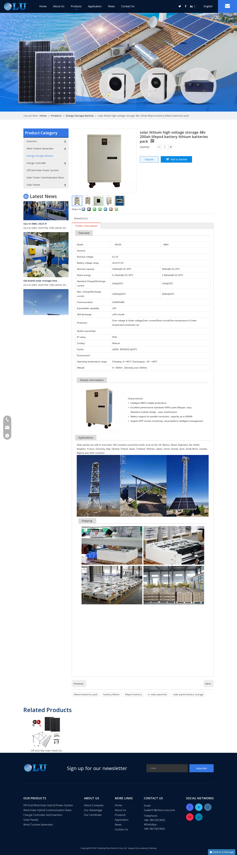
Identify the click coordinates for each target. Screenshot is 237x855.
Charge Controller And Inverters (42, 815)
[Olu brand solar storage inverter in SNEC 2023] (46, 268)
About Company (94, 805)
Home (43, 6)
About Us (58, 6)
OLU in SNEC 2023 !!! (35, 215)
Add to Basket (178, 159)
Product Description (86, 225)
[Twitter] (180, 6)
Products (76, 6)
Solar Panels (30, 820)
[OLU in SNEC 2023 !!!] (46, 211)
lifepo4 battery (133, 694)
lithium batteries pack (86, 694)
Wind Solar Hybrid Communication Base (47, 810)
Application (95, 6)
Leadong (143, 848)
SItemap (152, 848)
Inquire (149, 159)
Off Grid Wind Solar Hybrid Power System (48, 805)
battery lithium (111, 694)
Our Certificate (93, 815)
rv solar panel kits (157, 694)
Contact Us (127, 6)
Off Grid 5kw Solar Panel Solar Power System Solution (47, 750)
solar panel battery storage (188, 694)
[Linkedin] (191, 6)
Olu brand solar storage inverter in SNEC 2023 (41, 272)
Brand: (77, 218)
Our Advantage (93, 810)
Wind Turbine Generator (38, 824)
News (111, 6)
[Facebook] (186, 6)
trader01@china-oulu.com (159, 810)
